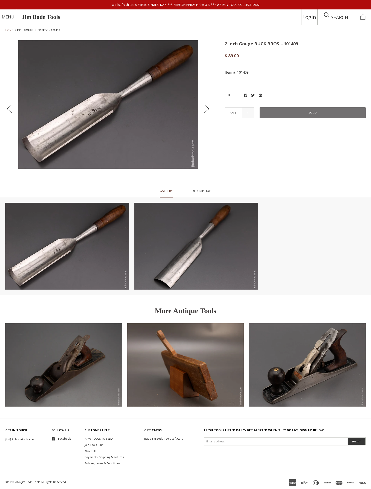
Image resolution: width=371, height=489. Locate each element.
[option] (108, 104)
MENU (8, 17)
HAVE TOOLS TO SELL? (99, 438)
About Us (90, 451)
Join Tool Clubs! (94, 445)
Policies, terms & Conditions (102, 463)
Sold (313, 113)
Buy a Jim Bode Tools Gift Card (163, 438)
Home (9, 30)
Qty (233, 113)
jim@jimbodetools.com (20, 439)
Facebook (64, 438)
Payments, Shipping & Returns (104, 457)
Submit (356, 441)
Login (309, 17)
